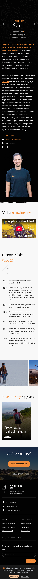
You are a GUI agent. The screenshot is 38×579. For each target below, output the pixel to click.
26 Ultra (5, 81)
